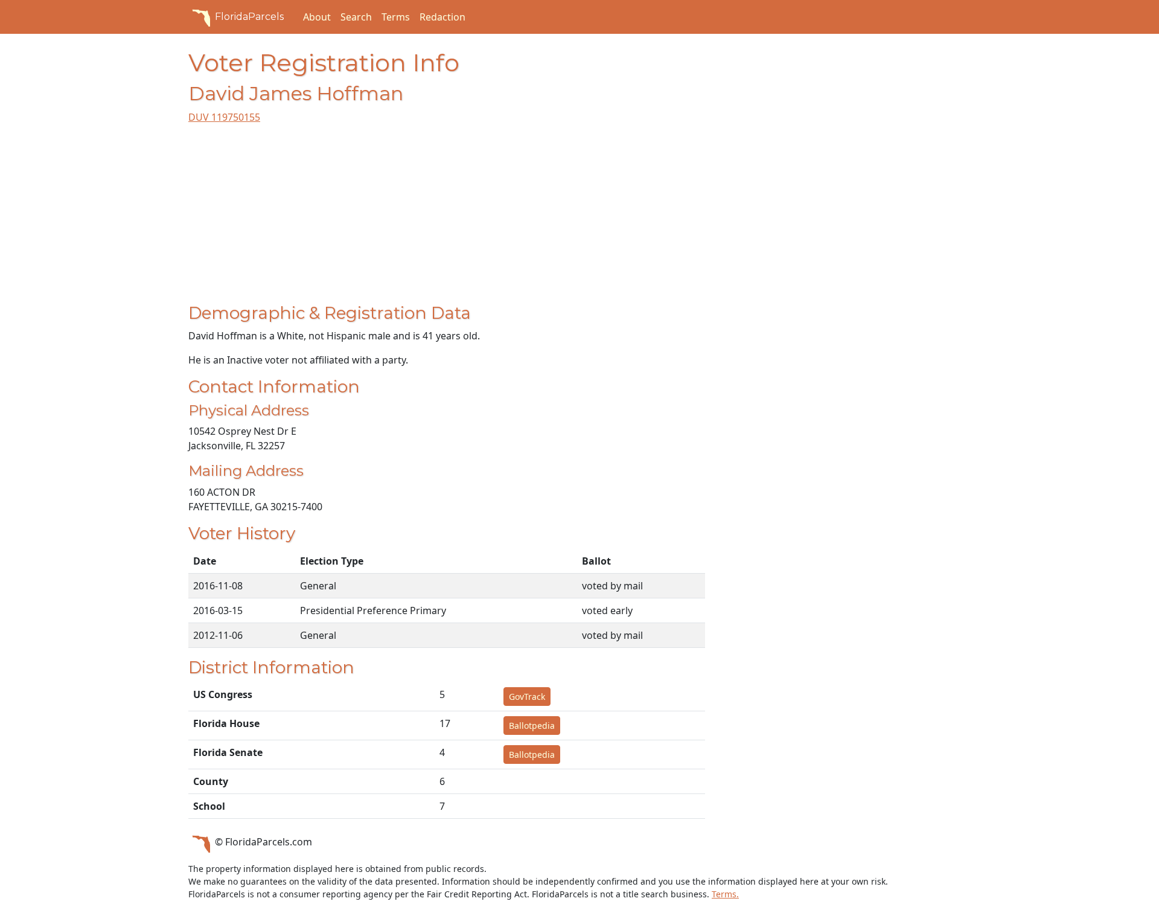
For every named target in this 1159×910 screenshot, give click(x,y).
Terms (396, 17)
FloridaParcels (249, 16)
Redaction (442, 17)
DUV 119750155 (224, 117)
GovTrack (527, 696)
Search (356, 17)
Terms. (725, 894)
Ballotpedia (532, 725)
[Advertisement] (446, 218)
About (317, 17)
